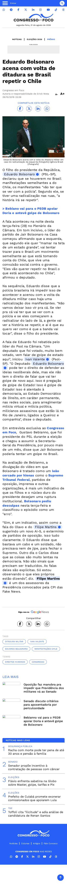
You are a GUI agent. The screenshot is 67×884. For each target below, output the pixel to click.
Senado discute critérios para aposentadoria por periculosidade (41, 704)
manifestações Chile (45, 649)
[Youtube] (48, 9)
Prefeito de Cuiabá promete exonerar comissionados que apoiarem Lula (34, 798)
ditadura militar (14, 641)
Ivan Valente (35, 359)
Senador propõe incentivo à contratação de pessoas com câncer (34, 767)
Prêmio (51, 39)
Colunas (25, 843)
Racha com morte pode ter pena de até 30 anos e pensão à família (36, 751)
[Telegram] (11, 9)
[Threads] (63, 9)
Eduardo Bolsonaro (19, 174)
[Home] (33, 18)
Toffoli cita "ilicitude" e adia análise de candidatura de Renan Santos (35, 813)
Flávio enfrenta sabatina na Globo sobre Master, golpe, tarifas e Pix (32, 782)
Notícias (17, 39)
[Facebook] (18, 9)
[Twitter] (25, 9)
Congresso (38, 662)
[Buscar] (62, 3)
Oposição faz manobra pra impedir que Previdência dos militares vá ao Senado (44, 688)
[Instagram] (40, 9)
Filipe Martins (46, 527)
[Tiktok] (56, 9)
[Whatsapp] (4, 9)
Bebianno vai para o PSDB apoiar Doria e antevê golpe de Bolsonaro (43, 721)
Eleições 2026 (34, 39)
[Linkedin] (33, 9)
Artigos (36, 843)
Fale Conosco (51, 843)
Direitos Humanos (15, 662)
